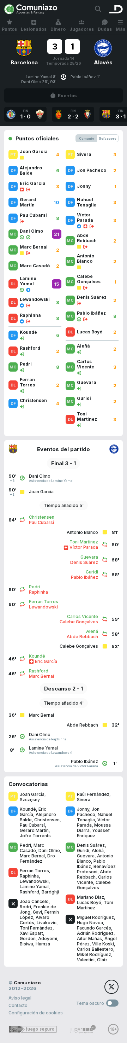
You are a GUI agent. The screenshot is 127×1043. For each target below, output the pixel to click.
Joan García (32, 794)
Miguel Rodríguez (95, 917)
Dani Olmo (49, 850)
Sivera (83, 799)
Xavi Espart (31, 933)
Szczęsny (30, 799)
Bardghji (50, 892)
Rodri (25, 906)
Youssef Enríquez (93, 833)
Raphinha (29, 876)
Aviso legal (19, 998)
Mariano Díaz (90, 897)
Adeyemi (47, 938)
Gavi (37, 912)
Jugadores (81, 29)
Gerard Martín (34, 830)
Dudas (105, 29)
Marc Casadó (32, 848)
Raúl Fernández (93, 794)
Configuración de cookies (35, 1012)
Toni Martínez (95, 905)
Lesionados (34, 29)
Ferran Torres (34, 870)
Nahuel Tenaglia (94, 817)
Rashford (29, 892)
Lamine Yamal (34, 886)
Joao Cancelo (34, 901)
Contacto (18, 1005)
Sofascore (107, 138)
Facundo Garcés (94, 928)
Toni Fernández (36, 928)
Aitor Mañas (89, 938)
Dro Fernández (37, 858)
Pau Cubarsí (32, 825)
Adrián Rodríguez (95, 933)
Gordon (28, 938)
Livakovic (46, 922)
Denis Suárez (91, 845)
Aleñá (98, 850)
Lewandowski (34, 881)
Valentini (86, 959)
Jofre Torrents (35, 835)
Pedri (25, 845)
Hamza (43, 943)
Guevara (86, 855)
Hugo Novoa (90, 922)
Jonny (83, 809)
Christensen (47, 819)
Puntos (9, 29)
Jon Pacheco (88, 811)
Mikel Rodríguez (94, 954)
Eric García (33, 811)
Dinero (58, 29)
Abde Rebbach (94, 874)
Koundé (28, 809)
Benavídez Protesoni (96, 869)
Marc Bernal (32, 855)
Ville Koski (103, 943)
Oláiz (102, 959)
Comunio (86, 138)
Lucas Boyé (89, 902)
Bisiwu (26, 943)
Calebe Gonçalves (94, 885)
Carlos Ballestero (95, 949)
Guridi (83, 850)
